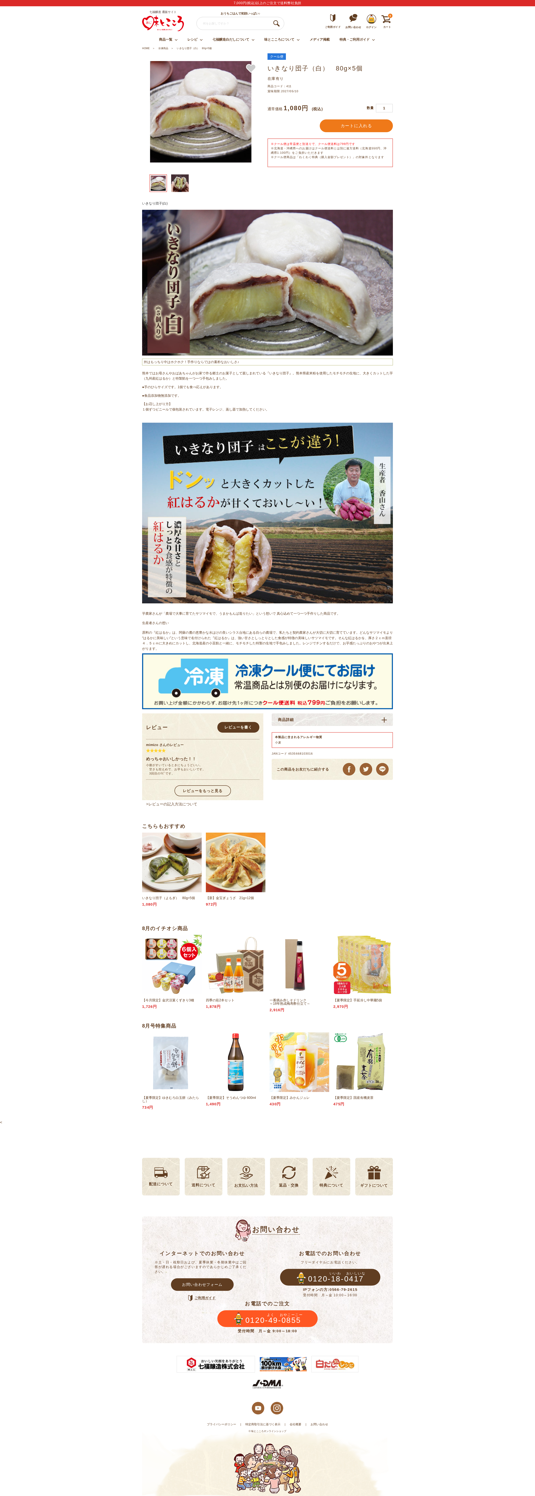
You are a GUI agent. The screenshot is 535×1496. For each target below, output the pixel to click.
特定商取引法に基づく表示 (262, 1424)
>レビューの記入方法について (171, 804)
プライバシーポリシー (221, 1424)
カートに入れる (356, 125)
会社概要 (295, 1424)
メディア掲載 (320, 39)
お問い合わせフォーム (202, 1284)
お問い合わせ (319, 1424)
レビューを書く (238, 727)
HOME (146, 48)
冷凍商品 (163, 48)
